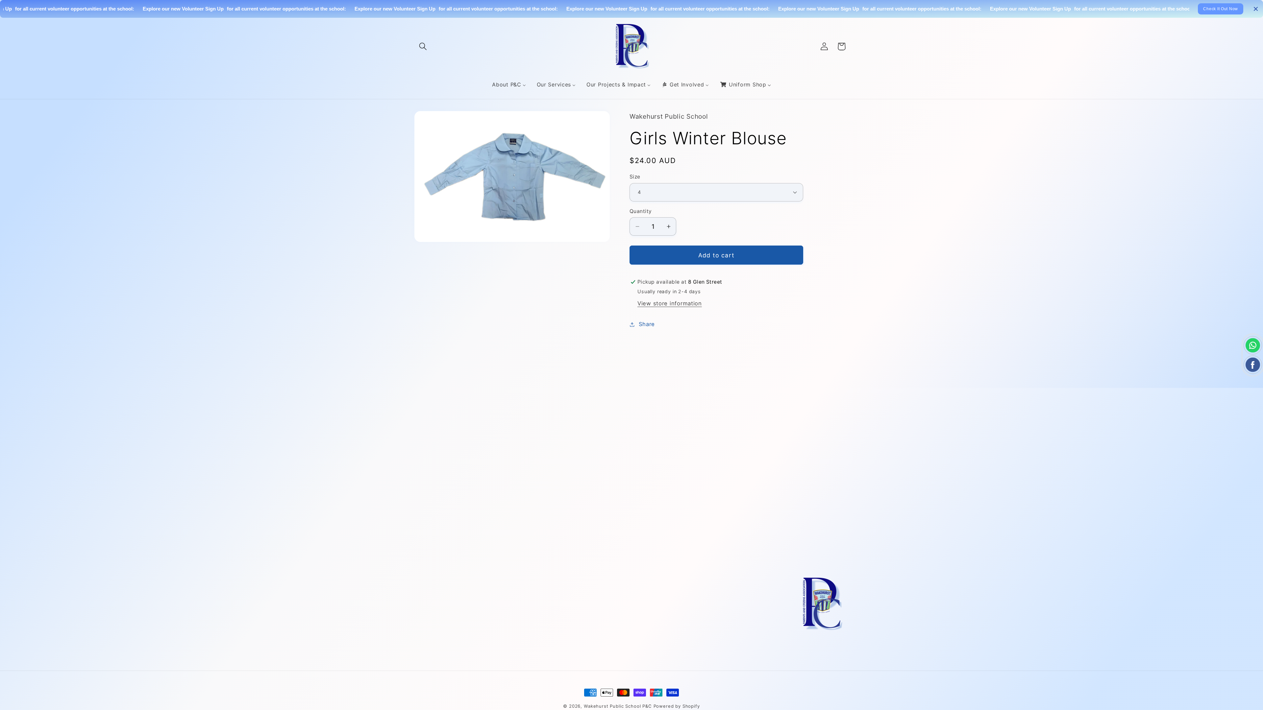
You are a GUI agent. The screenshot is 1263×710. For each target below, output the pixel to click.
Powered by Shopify (677, 706)
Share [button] (647, 324)
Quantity (641, 211)
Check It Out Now (1220, 9)
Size (635, 177)
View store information (669, 303)
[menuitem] (509, 85)
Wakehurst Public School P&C (618, 706)
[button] (423, 46)
